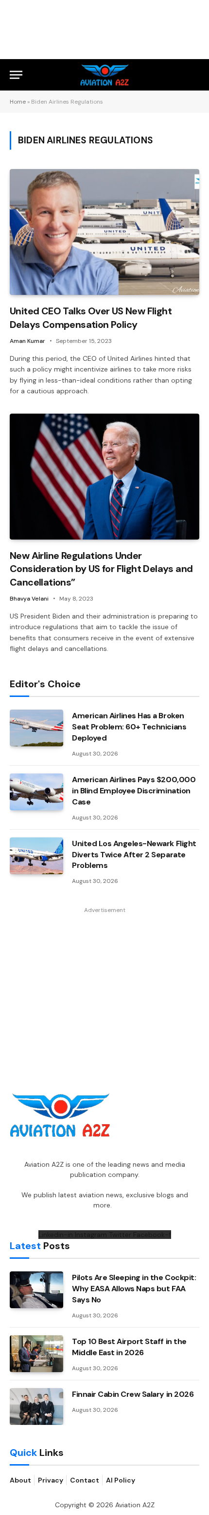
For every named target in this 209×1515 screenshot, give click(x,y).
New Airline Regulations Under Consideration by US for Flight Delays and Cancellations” (101, 568)
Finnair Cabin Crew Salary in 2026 (132, 1394)
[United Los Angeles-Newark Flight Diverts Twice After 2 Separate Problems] (36, 855)
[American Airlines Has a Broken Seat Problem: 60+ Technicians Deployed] (36, 728)
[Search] (195, 75)
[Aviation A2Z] (104, 75)
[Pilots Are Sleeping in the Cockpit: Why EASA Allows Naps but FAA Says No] (36, 1289)
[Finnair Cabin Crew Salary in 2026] (36, 1406)
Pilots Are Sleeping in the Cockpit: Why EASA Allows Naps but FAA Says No (134, 1288)
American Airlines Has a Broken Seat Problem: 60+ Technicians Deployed (129, 727)
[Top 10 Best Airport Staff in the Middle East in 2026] (36, 1353)
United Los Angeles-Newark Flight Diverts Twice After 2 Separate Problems (134, 854)
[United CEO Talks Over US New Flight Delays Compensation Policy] (104, 232)
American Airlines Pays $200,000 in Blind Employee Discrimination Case (133, 790)
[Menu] (16, 75)
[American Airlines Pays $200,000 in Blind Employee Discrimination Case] (36, 791)
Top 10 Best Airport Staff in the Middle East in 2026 (129, 1347)
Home (18, 102)
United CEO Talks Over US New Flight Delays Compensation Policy (91, 317)
